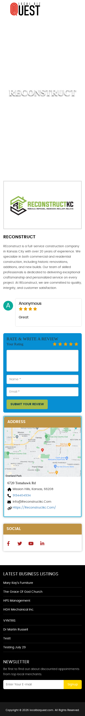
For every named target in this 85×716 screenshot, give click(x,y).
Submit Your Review (27, 404)
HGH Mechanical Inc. (18, 609)
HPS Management (16, 600)
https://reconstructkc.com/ (34, 507)
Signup (73, 684)
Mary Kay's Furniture (18, 582)
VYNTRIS (9, 620)
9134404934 (22, 495)
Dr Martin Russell (15, 629)
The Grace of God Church (22, 591)
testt (7, 638)
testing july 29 (14, 647)
